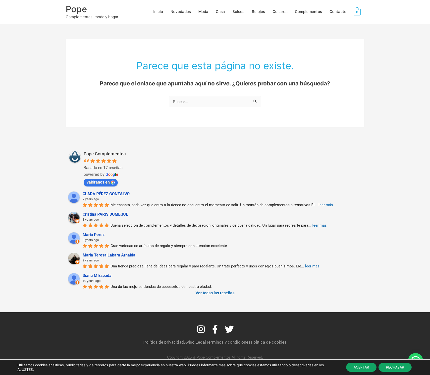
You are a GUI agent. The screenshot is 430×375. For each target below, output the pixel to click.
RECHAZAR (395, 367)
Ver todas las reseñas (215, 293)
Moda (203, 11)
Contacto (337, 11)
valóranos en (98, 182)
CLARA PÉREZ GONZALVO (106, 193)
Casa (220, 11)
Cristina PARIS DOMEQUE (105, 214)
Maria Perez (94, 234)
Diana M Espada (97, 275)
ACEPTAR (361, 367)
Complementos (308, 11)
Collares (279, 11)
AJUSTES (25, 369)
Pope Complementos (105, 153)
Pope (76, 9)
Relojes (258, 11)
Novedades (180, 11)
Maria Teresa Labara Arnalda (109, 255)
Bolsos (238, 11)
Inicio (158, 11)
